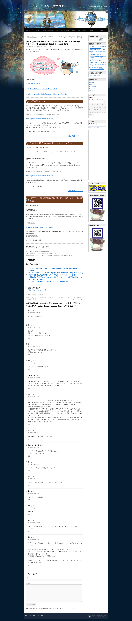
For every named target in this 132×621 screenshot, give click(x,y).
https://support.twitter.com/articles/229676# (39, 118)
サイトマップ (99, 30)
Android (92, 82)
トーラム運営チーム (46, 46)
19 (97, 110)
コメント (28, 583)
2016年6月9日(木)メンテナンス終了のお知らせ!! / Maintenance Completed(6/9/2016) (55, 273)
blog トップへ (30, 30)
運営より (34, 294)
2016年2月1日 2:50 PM (33, 447)
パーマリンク (40, 294)
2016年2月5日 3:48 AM (33, 539)
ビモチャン (93, 86)
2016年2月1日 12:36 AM (34, 377)
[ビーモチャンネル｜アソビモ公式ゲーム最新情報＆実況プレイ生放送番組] (97, 188)
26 (97, 112)
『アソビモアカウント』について (67, 30)
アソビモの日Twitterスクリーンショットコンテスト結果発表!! (48, 281)
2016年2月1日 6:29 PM (33, 493)
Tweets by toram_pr (93, 127)
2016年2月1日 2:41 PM (33, 432)
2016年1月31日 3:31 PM (34, 363)
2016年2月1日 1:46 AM (33, 396)
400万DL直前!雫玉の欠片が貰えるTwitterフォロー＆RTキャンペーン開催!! (52, 275)
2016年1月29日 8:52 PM (34, 327)
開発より (92, 90)
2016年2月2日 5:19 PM (33, 508)
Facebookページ (52, 30)
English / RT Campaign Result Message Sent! (42, 89)
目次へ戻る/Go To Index (75, 136)
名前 (27, 577)
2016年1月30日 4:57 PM (34, 346)
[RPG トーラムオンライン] (97, 221)
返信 (29, 319)
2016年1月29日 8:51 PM (34, 312)
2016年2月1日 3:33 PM (33, 464)
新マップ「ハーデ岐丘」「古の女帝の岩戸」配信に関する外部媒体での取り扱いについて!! (40, 36)
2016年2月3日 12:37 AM (34, 522)
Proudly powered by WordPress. (98, 617)
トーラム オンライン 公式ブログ (44, 6)
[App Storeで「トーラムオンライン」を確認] (97, 251)
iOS (91, 84)
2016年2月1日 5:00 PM (33, 478)
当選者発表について (34, 84)
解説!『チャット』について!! (37, 290)
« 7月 (90, 117)
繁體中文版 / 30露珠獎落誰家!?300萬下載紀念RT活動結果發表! (48, 94)
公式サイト (38, 30)
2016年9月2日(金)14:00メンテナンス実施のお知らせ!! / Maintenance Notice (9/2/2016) (98, 48)
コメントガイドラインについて (86, 30)
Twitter (45, 30)
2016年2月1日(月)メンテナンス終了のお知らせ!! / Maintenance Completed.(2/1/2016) (71, 36)
